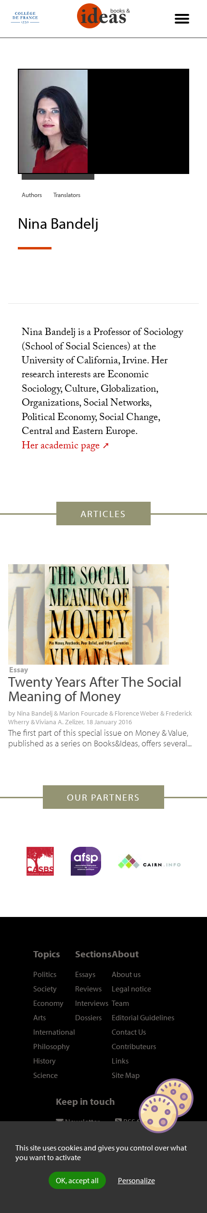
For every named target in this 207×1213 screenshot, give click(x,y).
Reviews (88, 988)
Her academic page (61, 447)
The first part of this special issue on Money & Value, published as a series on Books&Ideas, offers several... (100, 738)
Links (120, 1060)
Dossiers (88, 1017)
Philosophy (51, 1046)
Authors (32, 194)
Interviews (91, 1003)
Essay (18, 669)
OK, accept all (77, 1180)
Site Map (126, 1075)
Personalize (136, 1180)
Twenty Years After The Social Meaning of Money (94, 688)
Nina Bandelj (34, 713)
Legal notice (131, 988)
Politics (44, 974)
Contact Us (129, 1032)
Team (120, 1003)
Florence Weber (137, 713)
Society (45, 988)
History (44, 1060)
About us (126, 974)
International (54, 1032)
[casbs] (40, 861)
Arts (39, 1017)
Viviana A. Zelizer (59, 722)
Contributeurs (134, 1046)
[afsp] (86, 861)
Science (45, 1075)
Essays (85, 974)
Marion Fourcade (83, 713)
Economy (48, 1003)
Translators (66, 194)
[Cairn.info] (149, 861)
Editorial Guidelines (143, 1017)
